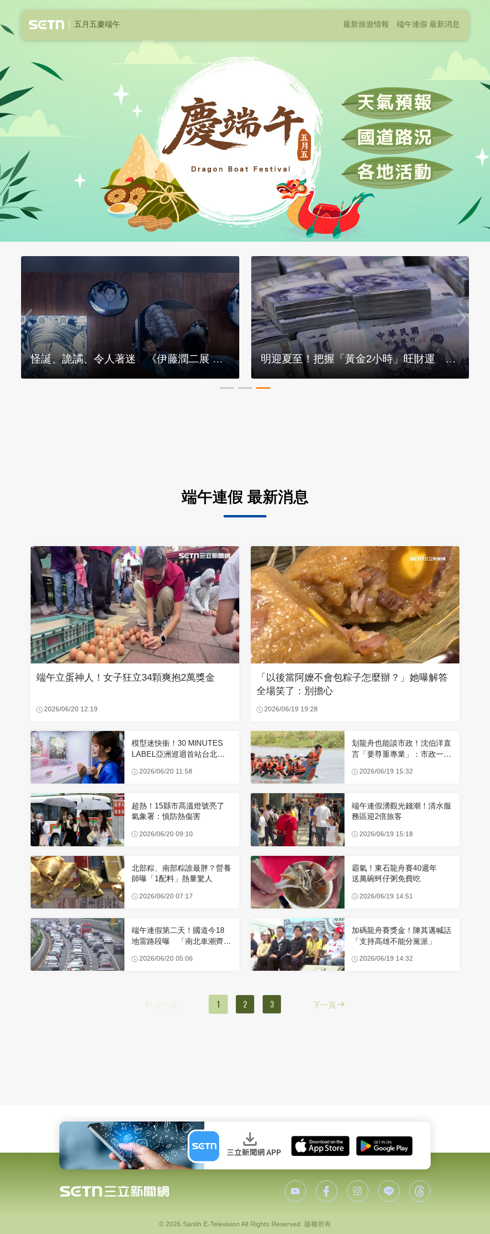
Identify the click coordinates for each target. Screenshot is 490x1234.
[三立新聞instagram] (357, 1191)
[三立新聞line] (389, 1191)
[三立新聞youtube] (295, 1191)
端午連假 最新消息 (428, 24)
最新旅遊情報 (366, 24)
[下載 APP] (245, 1145)
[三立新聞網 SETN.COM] (114, 1191)
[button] (227, 388)
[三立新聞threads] (420, 1191)
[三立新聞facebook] (326, 1191)
